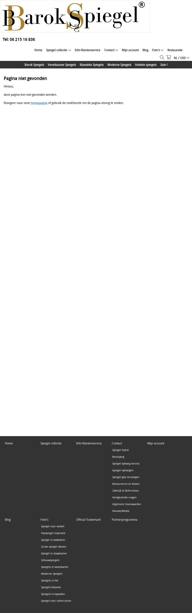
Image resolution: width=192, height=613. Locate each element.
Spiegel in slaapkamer (54, 553)
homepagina (39, 103)
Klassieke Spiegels (92, 65)
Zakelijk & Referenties (125, 490)
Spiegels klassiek (51, 587)
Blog (145, 50)
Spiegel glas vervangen (125, 477)
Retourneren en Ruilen (126, 484)
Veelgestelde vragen (124, 497)
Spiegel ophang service (126, 463)
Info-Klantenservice (87, 50)
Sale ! (163, 65)
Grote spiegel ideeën (53, 546)
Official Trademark (88, 520)
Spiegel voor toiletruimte (56, 600)
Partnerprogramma (124, 520)
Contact (109, 50)
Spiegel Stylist (120, 450)
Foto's (156, 50)
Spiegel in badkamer (53, 540)
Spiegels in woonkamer (55, 567)
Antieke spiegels (146, 65)
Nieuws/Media (120, 511)
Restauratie (175, 50)
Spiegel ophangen (122, 470)
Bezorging (118, 456)
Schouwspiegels (50, 560)
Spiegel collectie (56, 50)
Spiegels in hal (49, 580)
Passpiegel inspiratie (53, 533)
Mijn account (130, 50)
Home (38, 50)
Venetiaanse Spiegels (62, 65)
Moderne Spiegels (119, 65)
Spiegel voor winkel (52, 526)
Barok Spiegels (34, 65)
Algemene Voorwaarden (126, 504)
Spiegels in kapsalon (53, 594)
